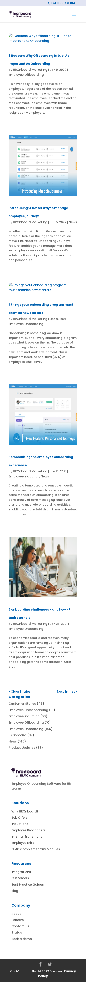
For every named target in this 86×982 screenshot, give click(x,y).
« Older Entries (20, 691)
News (73, 222)
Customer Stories (22, 703)
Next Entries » (67, 691)
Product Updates (22, 747)
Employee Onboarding (26, 324)
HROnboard (17, 735)
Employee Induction (24, 476)
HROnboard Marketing (30, 70)
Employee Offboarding (26, 75)
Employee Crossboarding (28, 710)
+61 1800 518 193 (63, 3)
